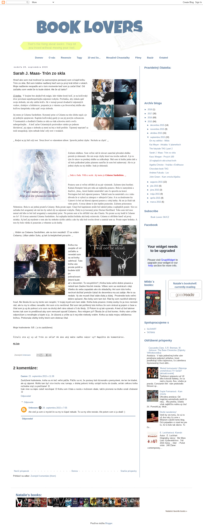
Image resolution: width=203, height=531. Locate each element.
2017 (150, 113)
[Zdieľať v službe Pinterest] (50, 355)
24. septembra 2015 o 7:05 (55, 408)
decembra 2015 (157, 125)
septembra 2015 (158, 137)
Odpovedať (26, 396)
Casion (24, 376)
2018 (150, 109)
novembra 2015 (157, 129)
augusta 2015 (156, 182)
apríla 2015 (155, 198)
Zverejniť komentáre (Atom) (43, 476)
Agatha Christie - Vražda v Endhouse (166, 165)
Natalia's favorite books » (176, 511)
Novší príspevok (21, 471)
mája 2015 (155, 194)
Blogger (108, 523)
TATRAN (151, 332)
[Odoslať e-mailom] (38, 355)
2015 (150, 121)
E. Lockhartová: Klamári (171, 432)
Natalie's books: (29, 495)
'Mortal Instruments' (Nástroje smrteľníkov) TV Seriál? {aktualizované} (173, 370)
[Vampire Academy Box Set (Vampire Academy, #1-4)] (51, 506)
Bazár (150, 57)
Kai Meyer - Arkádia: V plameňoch (165, 144)
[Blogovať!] (41, 355)
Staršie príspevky (129, 471)
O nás (52, 57)
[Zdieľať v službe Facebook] (47, 355)
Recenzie (66, 57)
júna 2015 (155, 190)
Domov (39, 57)
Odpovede (28, 402)
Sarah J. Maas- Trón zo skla (162, 153)
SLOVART (151, 329)
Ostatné (163, 57)
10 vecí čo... (94, 57)
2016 (150, 117)
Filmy (138, 57)
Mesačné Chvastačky (118, 57)
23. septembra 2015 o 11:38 (41, 376)
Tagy (79, 57)
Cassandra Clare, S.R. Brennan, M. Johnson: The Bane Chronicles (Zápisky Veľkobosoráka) (166, 350)
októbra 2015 (156, 133)
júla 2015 (154, 186)
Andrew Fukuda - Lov (159, 173)
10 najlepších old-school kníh (162, 160)
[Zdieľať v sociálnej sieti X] (44, 355)
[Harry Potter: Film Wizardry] (45, 506)
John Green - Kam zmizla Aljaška (164, 177)
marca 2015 (156, 202)
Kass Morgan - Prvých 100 (161, 156)
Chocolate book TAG (158, 169)
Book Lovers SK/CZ (160, 217)
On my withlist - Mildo (159, 140)
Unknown (33, 408)
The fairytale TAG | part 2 (161, 148)
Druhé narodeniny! (168, 412)
